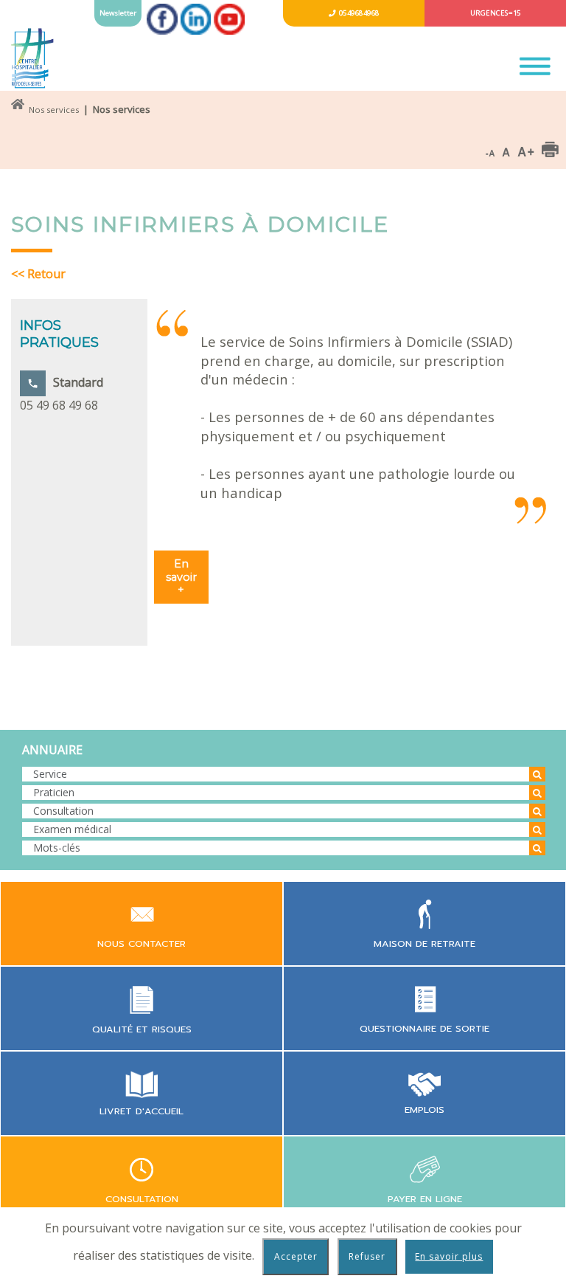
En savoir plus (449, 1256)
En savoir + (181, 576)
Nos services (54, 109)
